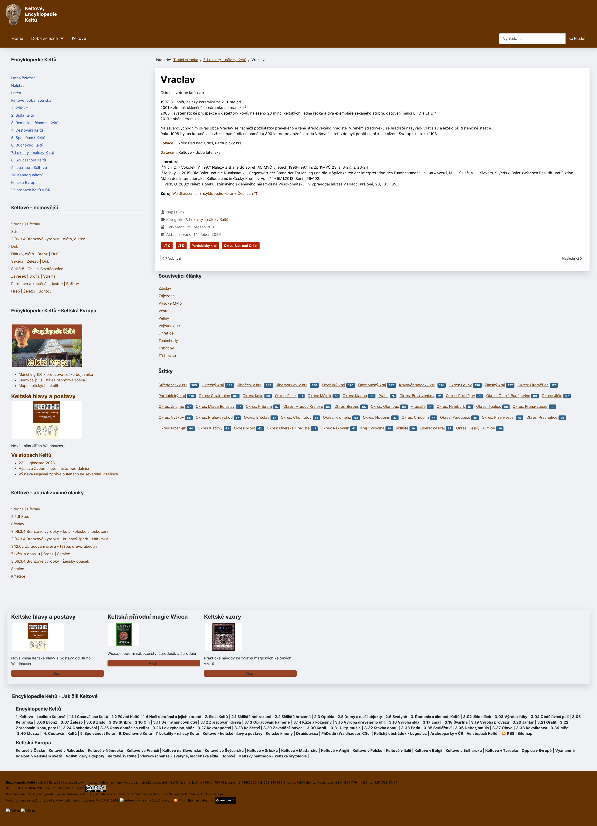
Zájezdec (167, 295)
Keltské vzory (222, 616)
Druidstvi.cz (307, 733)
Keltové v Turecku (501, 750)
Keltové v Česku (30, 750)
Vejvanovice (169, 325)
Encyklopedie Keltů (38, 709)
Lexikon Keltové (51, 716)
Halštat (17, 85)
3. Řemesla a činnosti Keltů (34, 122)
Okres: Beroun (346, 406)
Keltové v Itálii (398, 750)
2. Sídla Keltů (22, 115)
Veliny (164, 318)
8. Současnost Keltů (28, 160)
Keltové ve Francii (143, 750)
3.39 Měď (560, 727)
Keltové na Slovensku (181, 750)
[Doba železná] (61, 38)
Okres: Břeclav (256, 417)
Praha (383, 395)
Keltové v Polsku (367, 750)
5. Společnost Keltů (28, 137)
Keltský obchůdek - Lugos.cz (400, 733)
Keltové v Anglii (335, 750)
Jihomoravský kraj (292, 385)
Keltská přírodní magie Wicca (148, 616)
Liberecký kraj (432, 428)
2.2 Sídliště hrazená (293, 716)
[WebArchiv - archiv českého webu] (147, 800)
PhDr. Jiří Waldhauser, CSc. (346, 733)
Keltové (79, 38)
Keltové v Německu (105, 750)
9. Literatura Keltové (29, 167)
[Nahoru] (588, 817)
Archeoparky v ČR (446, 733)
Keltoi (80, 788)
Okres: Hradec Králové (303, 406)
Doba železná (44, 38)
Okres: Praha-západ (530, 406)
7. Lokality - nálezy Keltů (32, 152)
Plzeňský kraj (333, 385)
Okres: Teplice (488, 406)
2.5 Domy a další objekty (360, 716)
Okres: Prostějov (460, 395)
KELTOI (88, 794)
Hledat (580, 38)
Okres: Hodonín (376, 417)
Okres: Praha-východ (214, 417)
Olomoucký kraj (372, 385)
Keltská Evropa (24, 182)
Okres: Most (244, 428)
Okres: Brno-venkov (416, 395)
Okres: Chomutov (296, 417)
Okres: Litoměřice (532, 385)
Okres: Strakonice (214, 395)
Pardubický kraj (204, 245)
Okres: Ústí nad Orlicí (240, 245)
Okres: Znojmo (171, 406)
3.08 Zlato (95, 722)
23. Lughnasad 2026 (37, 462)
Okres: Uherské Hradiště (288, 428)
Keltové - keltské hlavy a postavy (232, 733)
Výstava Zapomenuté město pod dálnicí (54, 468)
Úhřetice (166, 333)
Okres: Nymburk (451, 406)
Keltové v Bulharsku (464, 750)
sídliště (402, 428)
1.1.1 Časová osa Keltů (88, 716)
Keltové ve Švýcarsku (224, 750)
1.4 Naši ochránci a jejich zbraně (172, 716)
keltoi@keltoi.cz (304, 782)
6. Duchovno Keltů (27, 145)
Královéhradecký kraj (417, 385)
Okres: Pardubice (455, 417)
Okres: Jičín (552, 395)
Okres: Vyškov (171, 417)
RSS (181, 800)
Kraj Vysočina (372, 428)
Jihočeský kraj (250, 385)
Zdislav (165, 288)
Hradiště (418, 406)
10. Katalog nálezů (27, 175)
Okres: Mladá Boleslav (215, 406)
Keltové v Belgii (428, 750)
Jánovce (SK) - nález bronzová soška (52, 380)
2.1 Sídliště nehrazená (251, 716)
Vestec (164, 310)
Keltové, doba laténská (31, 100)
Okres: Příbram (259, 406)
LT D (181, 245)
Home (17, 38)
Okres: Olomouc (385, 406)
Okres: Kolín (253, 395)
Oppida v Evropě (537, 750)
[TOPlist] (13, 810)
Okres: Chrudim (415, 417)
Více (56, 673)
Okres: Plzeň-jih (172, 428)
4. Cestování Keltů (27, 130)
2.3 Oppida (324, 716)
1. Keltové (19, 107)
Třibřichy (166, 348)
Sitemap (524, 733)
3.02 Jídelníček (477, 716)
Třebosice (167, 355)
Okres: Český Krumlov (475, 428)
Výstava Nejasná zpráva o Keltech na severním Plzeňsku (68, 474)
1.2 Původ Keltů (125, 716)
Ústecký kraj (213, 385)
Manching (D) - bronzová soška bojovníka (56, 374)
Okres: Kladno (355, 395)
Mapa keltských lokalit (38, 385)
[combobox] (532, 38)
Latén (16, 93)
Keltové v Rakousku (66, 750)
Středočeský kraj (173, 385)
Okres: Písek (286, 395)
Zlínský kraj (495, 385)
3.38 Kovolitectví (531, 727)
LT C (166, 245)
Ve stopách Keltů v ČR (30, 190)
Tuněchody (168, 340)
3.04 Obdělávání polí (550, 716)
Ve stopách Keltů (31, 455)
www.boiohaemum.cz (71, 800)
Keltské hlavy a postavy (43, 616)
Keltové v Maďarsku (299, 750)
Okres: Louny (460, 385)
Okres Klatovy (210, 428)
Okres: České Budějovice (508, 395)
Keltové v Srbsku (262, 750)
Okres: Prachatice (541, 417)
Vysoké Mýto (170, 303)
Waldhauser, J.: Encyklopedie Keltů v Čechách (213, 193)
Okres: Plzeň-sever (498, 417)
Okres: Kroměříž (337, 417)
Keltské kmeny (279, 733)
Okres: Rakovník (335, 428)
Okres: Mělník (319, 395)
